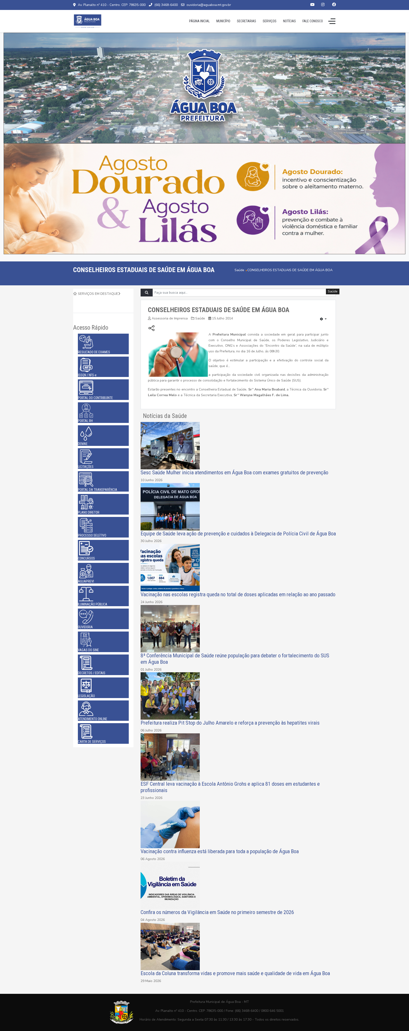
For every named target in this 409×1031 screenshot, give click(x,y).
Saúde (200, 318)
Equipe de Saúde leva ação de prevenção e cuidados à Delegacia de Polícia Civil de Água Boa (238, 533)
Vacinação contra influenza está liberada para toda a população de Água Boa (220, 851)
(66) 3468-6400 (166, 5)
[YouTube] (312, 4)
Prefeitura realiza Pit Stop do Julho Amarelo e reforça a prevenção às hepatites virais (230, 723)
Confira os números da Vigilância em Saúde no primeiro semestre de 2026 (217, 912)
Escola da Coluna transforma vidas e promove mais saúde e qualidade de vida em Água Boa (235, 973)
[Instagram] (323, 4)
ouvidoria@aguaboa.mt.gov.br (209, 5)
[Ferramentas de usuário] (323, 319)
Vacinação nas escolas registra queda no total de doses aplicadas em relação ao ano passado (238, 594)
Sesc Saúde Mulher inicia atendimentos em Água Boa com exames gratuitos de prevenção (234, 472)
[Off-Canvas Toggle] (331, 21)
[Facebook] (334, 4)
